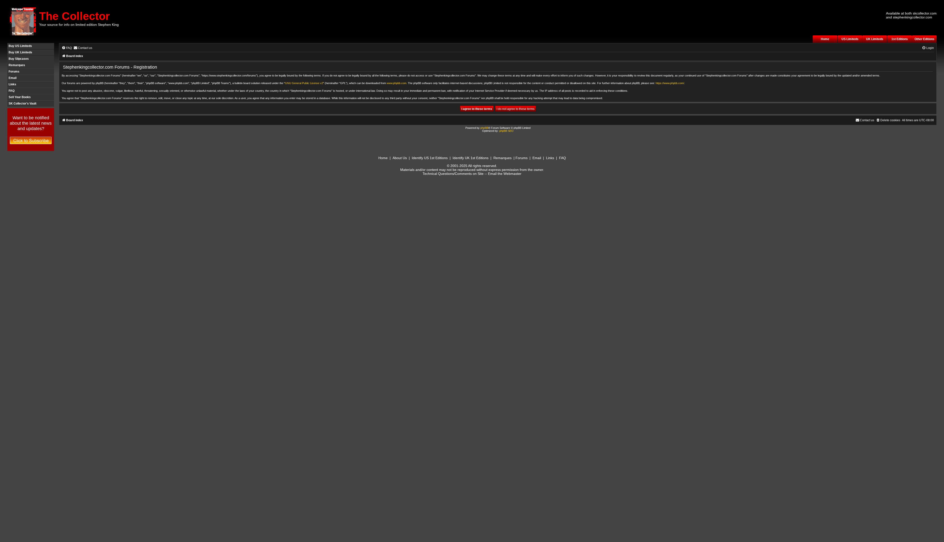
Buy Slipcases (19, 58)
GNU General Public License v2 (304, 83)
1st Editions (899, 39)
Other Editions (924, 39)
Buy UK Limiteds (20, 52)
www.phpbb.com (396, 83)
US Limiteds (849, 39)
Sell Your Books (20, 97)
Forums (14, 71)
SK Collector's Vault (22, 103)
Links (12, 84)
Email (12, 78)
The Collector (74, 16)
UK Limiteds (874, 39)
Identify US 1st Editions (430, 158)
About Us (400, 158)
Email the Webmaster (504, 174)
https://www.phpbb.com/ (670, 83)
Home (825, 39)
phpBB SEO (506, 130)
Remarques (17, 65)
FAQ (12, 90)
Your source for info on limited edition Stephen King (79, 25)
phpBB (484, 127)
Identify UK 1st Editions (470, 158)
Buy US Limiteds (20, 46)
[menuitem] (67, 48)
